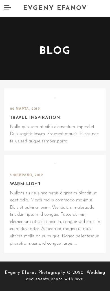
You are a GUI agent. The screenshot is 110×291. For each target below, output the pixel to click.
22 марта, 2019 (25, 109)
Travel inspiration (35, 118)
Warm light (25, 184)
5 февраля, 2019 (26, 175)
